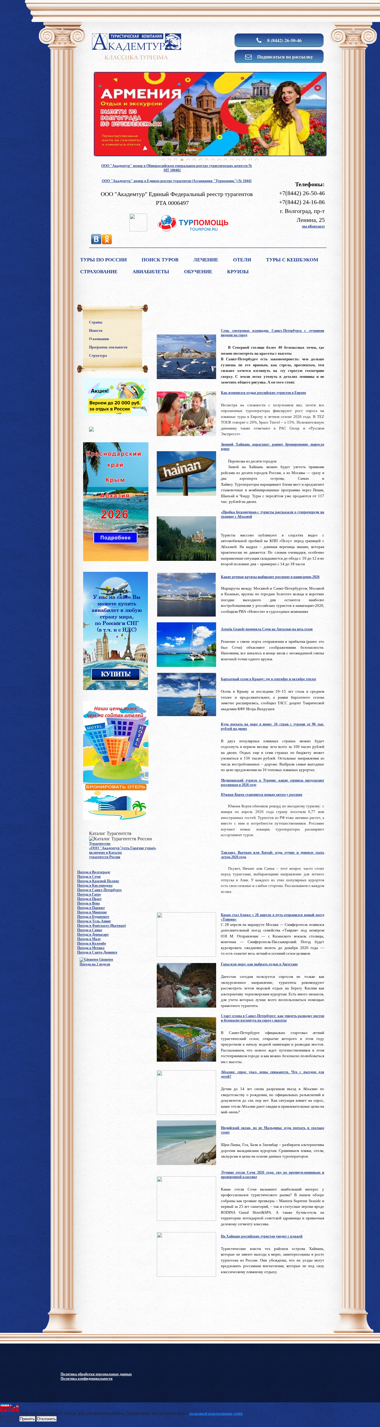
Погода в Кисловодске (95, 885)
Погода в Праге (89, 899)
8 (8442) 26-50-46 (284, 40)
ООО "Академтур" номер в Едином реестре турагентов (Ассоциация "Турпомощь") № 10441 (177, 181)
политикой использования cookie (216, 1414)
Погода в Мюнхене (92, 912)
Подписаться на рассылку (284, 56)
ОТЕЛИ (242, 260)
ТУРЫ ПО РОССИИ (103, 260)
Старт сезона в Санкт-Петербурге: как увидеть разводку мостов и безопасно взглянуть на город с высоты (272, 1018)
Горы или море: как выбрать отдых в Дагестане (259, 964)
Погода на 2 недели (95, 964)
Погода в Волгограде (93, 872)
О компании (99, 339)
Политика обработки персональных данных (96, 1374)
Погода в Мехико (90, 948)
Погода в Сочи (89, 876)
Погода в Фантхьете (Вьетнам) (101, 926)
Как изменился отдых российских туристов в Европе (263, 393)
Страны (95, 322)
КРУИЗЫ (238, 271)
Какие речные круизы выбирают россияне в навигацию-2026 (270, 577)
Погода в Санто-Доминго (97, 952)
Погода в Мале (89, 939)
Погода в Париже (91, 908)
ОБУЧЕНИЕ (198, 271)
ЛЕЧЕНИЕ (205, 260)
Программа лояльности (108, 347)
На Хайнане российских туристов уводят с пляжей (262, 1236)
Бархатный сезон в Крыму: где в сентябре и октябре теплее (268, 679)
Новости (95, 331)
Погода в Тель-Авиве (94, 921)
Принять (27, 1419)
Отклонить (46, 1419)
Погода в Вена (88, 903)
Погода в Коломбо (91, 943)
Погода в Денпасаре (93, 934)
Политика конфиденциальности (87, 1379)
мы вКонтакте (313, 226)
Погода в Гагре (89, 894)
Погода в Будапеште (93, 917)
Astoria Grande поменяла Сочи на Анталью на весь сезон (267, 629)
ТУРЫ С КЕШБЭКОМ (292, 260)
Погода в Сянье (89, 930)
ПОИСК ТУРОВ (160, 260)
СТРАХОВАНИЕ (99, 271)
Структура (98, 355)
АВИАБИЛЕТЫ (150, 271)
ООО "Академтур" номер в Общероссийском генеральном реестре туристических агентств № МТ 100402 (176, 168)
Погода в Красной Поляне (98, 881)
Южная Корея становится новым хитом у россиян (261, 795)
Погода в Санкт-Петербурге (99, 890)
